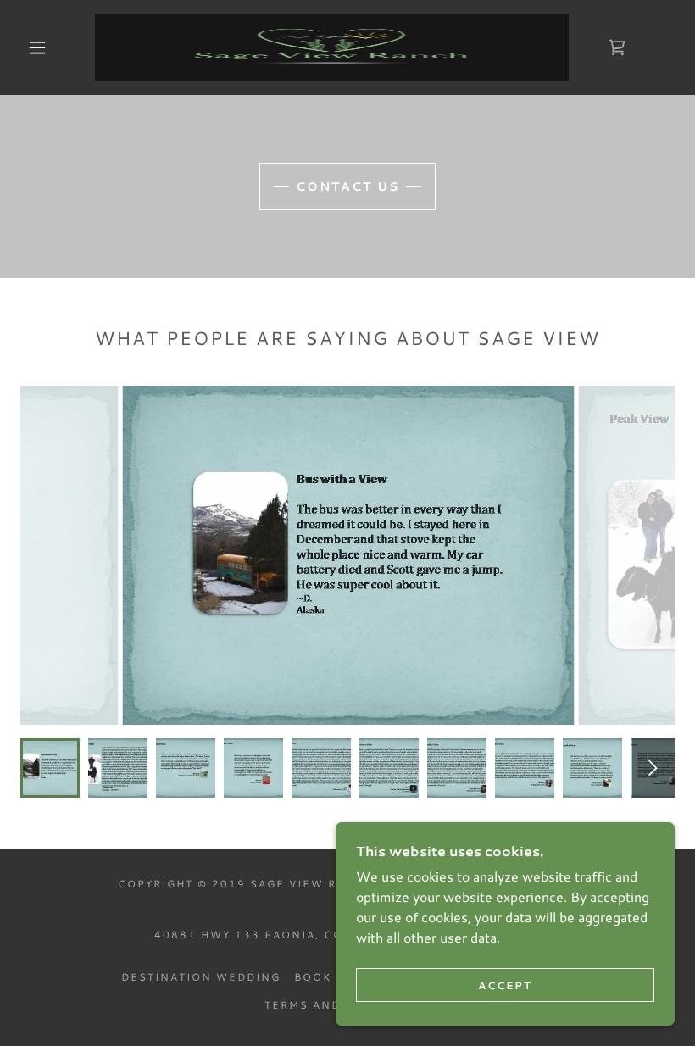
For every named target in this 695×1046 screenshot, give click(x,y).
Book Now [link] (331, 977)
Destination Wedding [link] (201, 977)
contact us (347, 186)
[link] (332, 47)
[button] (37, 47)
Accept (505, 985)
